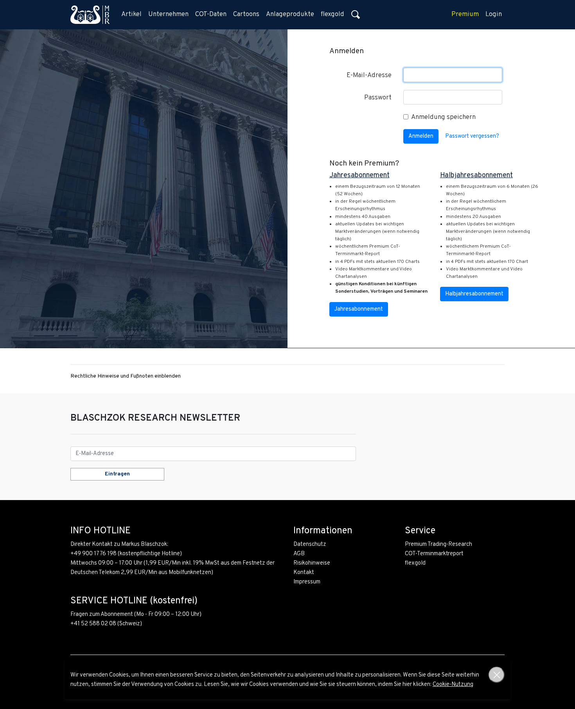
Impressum (306, 582)
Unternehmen (168, 14)
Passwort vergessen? (472, 136)
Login (493, 14)
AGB (299, 554)
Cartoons (246, 14)
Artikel (131, 14)
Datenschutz (309, 544)
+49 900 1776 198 (93, 554)
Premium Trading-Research (438, 544)
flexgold (332, 14)
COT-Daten (210, 14)
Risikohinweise (311, 563)
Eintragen (117, 474)
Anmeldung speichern (443, 117)
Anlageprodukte (290, 14)
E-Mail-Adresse (369, 75)
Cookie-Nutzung (453, 684)
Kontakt (303, 572)
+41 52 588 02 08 (93, 624)
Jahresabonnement (358, 309)
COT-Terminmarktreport (434, 554)
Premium (465, 14)
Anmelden (420, 136)
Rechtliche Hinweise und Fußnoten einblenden (125, 376)
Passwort (378, 98)
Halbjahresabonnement (474, 294)
